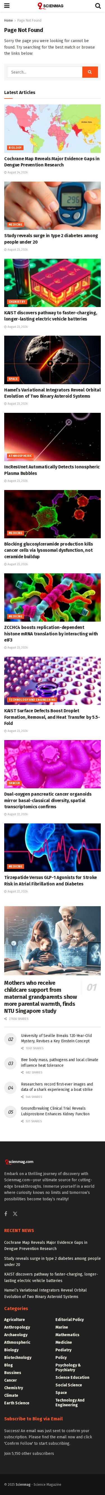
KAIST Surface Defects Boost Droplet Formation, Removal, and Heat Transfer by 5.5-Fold (52, 717)
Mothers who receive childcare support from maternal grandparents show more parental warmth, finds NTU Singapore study (40, 996)
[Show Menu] (7, 6)
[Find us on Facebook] (5, 1214)
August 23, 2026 (17, 249)
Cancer (14, 783)
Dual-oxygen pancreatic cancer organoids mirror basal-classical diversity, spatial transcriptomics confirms (48, 800)
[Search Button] (98, 6)
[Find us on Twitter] (15, 1214)
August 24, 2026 (17, 172)
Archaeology (15, 1335)
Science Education (72, 1377)
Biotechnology (17, 1357)
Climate (11, 1395)
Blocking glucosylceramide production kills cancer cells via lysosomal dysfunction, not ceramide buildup (48, 550)
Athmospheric (20, 456)
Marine (61, 1327)
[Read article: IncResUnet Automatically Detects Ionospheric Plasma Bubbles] (52, 437)
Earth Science (16, 1403)
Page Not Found (29, 20)
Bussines (12, 1372)
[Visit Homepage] (52, 6)
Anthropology (17, 1327)
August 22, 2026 (17, 814)
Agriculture (14, 1319)
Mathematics (67, 1335)
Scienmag (23, 1485)
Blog (8, 1365)
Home (8, 20)
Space (13, 379)
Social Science (68, 1385)
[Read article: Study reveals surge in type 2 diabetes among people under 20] (52, 206)
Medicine (15, 224)
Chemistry (17, 302)
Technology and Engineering (32, 700)
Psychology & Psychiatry (68, 1367)
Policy (61, 1357)
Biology (15, 148)
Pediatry (63, 1350)
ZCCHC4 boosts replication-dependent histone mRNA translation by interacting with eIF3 (51, 634)
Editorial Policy (69, 1319)
